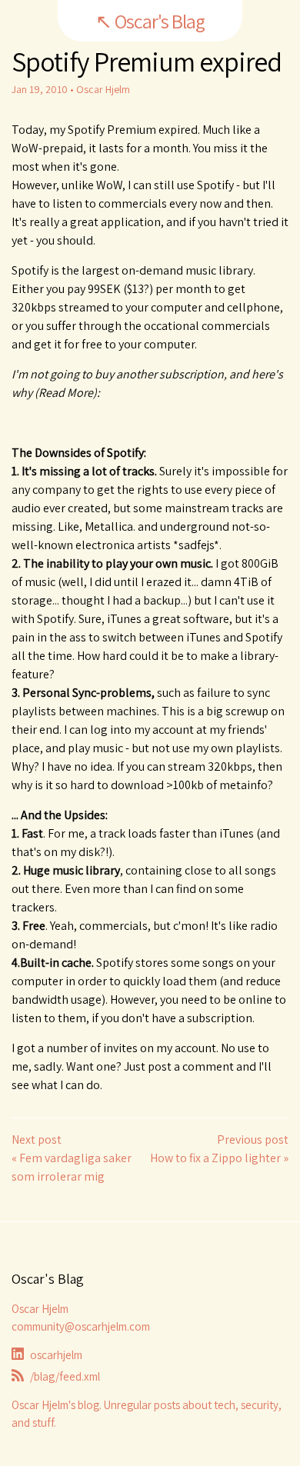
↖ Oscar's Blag (150, 21)
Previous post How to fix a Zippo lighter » (219, 1148)
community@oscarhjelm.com (81, 1326)
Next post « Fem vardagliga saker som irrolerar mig (72, 1157)
